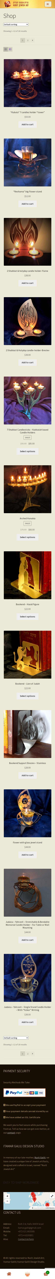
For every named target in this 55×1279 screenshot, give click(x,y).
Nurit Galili (39, 1157)
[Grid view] (5, 49)
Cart (42, 1271)
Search (27, 1274)
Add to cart (27, 124)
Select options (27, 451)
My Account (9, 1274)
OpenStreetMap (39, 1208)
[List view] (10, 49)
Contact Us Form (26, 1239)
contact (11, 1132)
